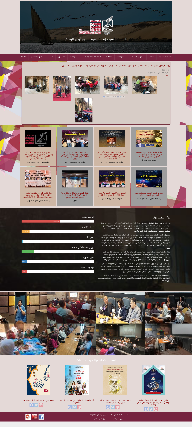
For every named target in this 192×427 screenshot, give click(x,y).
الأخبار (151, 57)
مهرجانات (121, 57)
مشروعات (74, 57)
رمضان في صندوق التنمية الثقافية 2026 (38, 400)
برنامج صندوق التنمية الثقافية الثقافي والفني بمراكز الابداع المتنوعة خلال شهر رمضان (153, 403)
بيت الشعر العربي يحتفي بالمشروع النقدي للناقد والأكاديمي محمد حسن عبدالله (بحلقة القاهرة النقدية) (38, 195)
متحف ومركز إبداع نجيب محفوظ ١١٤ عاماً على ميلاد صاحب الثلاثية (115, 401)
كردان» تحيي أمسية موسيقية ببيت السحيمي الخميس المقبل (149, 194)
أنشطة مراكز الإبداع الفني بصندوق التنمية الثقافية (77, 401)
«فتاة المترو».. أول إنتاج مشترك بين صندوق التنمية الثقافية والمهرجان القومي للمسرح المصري (75, 195)
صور (51, 57)
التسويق (61, 57)
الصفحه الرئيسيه (165, 57)
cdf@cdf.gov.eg (95, 415)
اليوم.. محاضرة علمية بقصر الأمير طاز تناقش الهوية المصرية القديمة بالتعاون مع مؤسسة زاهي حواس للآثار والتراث (112, 155)
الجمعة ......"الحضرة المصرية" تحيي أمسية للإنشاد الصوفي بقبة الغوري (112, 194)
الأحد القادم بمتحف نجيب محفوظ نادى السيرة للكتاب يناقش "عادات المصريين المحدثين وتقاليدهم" (149, 154)
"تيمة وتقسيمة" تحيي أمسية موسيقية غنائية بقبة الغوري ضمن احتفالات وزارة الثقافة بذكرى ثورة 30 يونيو (74, 155)
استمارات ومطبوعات (93, 57)
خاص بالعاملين (37, 57)
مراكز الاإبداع (137, 57)
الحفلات (109, 57)
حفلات (167, 75)
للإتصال (23, 57)
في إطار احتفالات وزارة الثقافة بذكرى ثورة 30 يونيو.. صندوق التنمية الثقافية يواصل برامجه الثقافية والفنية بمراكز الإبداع (38, 155)
